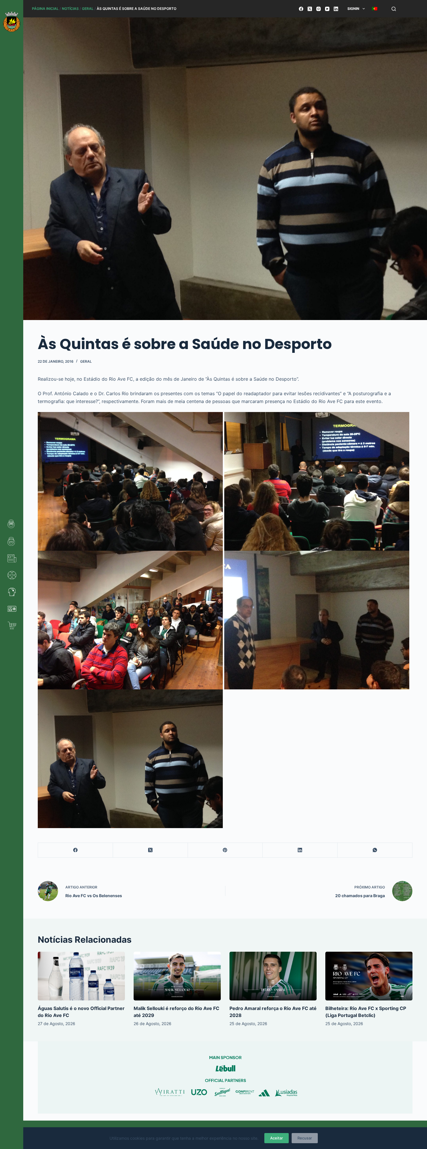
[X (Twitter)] (310, 9)
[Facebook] (301, 9)
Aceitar (276, 1138)
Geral (88, 8)
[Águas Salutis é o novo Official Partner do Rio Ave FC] (81, 976)
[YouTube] (327, 9)
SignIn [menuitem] (353, 8)
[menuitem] (374, 8)
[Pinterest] (225, 850)
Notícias (70, 8)
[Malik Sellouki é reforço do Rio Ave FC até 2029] (177, 976)
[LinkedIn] (336, 9)
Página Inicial (45, 8)
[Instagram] (318, 9)
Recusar (304, 1138)
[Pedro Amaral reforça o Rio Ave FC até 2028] (273, 976)
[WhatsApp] (375, 850)
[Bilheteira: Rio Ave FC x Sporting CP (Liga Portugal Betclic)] (368, 976)
